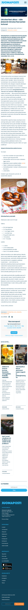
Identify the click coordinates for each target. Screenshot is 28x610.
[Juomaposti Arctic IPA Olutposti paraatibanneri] (14, 11)
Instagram (4, 578)
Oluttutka (4, 556)
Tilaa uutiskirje (19, 604)
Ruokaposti (4, 538)
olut (15, 312)
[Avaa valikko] (25, 2)
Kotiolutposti (5, 543)
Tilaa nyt (14, 332)
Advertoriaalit (5, 545)
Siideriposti (4, 534)
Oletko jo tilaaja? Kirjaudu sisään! (14, 335)
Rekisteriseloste (6, 599)
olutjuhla (19, 312)
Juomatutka (4, 558)
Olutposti (10, 30)
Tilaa (14, 490)
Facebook (4, 576)
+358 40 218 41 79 (6, 516)
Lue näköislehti (5, 561)
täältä (23, 163)
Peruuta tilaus (5, 519)
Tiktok (3, 583)
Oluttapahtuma (5, 313)
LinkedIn (4, 580)
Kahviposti (4, 541)
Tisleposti (4, 536)
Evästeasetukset (6, 597)
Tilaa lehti (4, 554)
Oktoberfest (10, 312)
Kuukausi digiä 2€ (9, 326)
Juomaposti (4, 529)
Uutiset (15, 30)
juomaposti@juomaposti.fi (8, 515)
